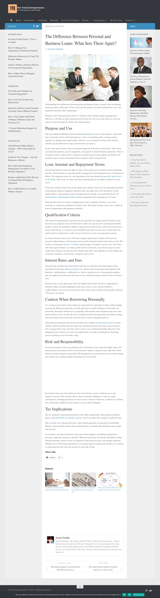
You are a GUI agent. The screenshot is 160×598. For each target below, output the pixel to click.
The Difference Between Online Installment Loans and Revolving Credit (57, 489)
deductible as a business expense (69, 417)
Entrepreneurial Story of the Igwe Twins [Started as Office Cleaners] (140, 142)
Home (18, 20)
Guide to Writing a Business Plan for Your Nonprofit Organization (23, 66)
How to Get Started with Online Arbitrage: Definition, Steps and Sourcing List (21, 119)
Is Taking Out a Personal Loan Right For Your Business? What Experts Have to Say (84, 490)
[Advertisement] (112, 8)
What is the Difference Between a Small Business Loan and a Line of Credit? (110, 489)
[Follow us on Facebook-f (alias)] (34, 26)
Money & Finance (54, 26)
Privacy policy (138, 594)
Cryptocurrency (99, 20)
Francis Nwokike (56, 49)
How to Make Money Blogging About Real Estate (21, 75)
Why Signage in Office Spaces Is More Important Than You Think (139, 174)
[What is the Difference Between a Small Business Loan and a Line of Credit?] (110, 479)
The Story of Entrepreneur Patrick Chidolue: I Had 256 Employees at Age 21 (140, 79)
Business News (116, 20)
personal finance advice (104, 322)
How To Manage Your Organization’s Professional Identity (23, 49)
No (130, 594)
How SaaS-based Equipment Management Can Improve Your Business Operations (21, 168)
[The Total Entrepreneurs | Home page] (26, 8)
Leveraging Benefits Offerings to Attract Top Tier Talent (140, 185)
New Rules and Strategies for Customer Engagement (20, 92)
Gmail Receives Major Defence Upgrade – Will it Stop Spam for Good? (21, 148)
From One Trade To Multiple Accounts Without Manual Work (140, 163)
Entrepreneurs (29, 20)
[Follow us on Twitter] (37, 26)
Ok (124, 594)
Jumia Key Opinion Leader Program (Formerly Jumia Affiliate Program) (23, 109)
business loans (93, 134)
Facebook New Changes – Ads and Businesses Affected (22, 158)
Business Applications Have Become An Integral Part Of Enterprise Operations (23, 180)
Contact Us (129, 20)
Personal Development (70, 20)
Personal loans (51, 223)
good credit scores (76, 269)
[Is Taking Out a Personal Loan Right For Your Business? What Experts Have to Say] (84, 479)
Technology (42, 20)
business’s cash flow (71, 244)
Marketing (54, 20)
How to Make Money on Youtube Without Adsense (22, 190)
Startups (85, 20)
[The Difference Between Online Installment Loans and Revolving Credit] (57, 479)
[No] (157, 595)
